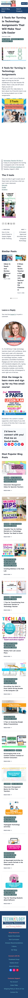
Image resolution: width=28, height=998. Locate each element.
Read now (8, 490)
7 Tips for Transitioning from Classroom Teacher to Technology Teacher (14, 604)
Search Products (19, 10)
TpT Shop (14, 950)
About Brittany (14, 966)
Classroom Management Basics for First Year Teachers (12, 789)
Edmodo (4, 185)
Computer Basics (9, 853)
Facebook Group (14, 959)
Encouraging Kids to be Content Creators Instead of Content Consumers (13, 755)
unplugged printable (10, 821)
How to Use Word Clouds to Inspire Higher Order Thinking (7, 234)
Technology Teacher (17, 39)
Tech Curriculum (14, 939)
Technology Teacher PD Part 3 (13, 160)
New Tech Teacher (16, 477)
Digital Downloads (14, 936)
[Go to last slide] (4, 276)
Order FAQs (14, 985)
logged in (13, 314)
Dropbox (4, 189)
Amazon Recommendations (14, 943)
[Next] (23, 276)
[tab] (10, 298)
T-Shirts (14, 946)
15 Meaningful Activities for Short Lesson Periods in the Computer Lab (13, 862)
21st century (6, 39)
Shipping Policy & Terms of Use (14, 989)
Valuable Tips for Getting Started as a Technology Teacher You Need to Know (13, 531)
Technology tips (7, 41)
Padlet (4, 187)
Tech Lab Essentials (10, 563)
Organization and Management (13, 479)
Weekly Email (14, 963)
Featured (6, 477)
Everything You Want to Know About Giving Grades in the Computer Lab (13, 688)
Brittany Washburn (16, 167)
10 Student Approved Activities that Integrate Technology (21, 235)
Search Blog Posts (5, 10)
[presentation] (7, 258)
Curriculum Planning (10, 643)
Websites (19, 750)
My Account (14, 982)
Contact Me (14, 992)
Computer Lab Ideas (10, 559)
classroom (7, 783)
